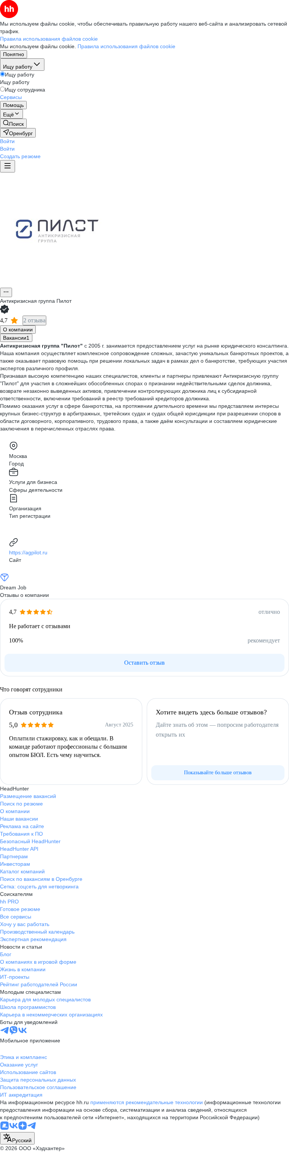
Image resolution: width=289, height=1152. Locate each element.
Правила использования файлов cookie (126, 46)
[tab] (18, 329)
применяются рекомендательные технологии (146, 1102)
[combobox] (17, 1138)
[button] (7, 141)
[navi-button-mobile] (7, 166)
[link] (13, 123)
